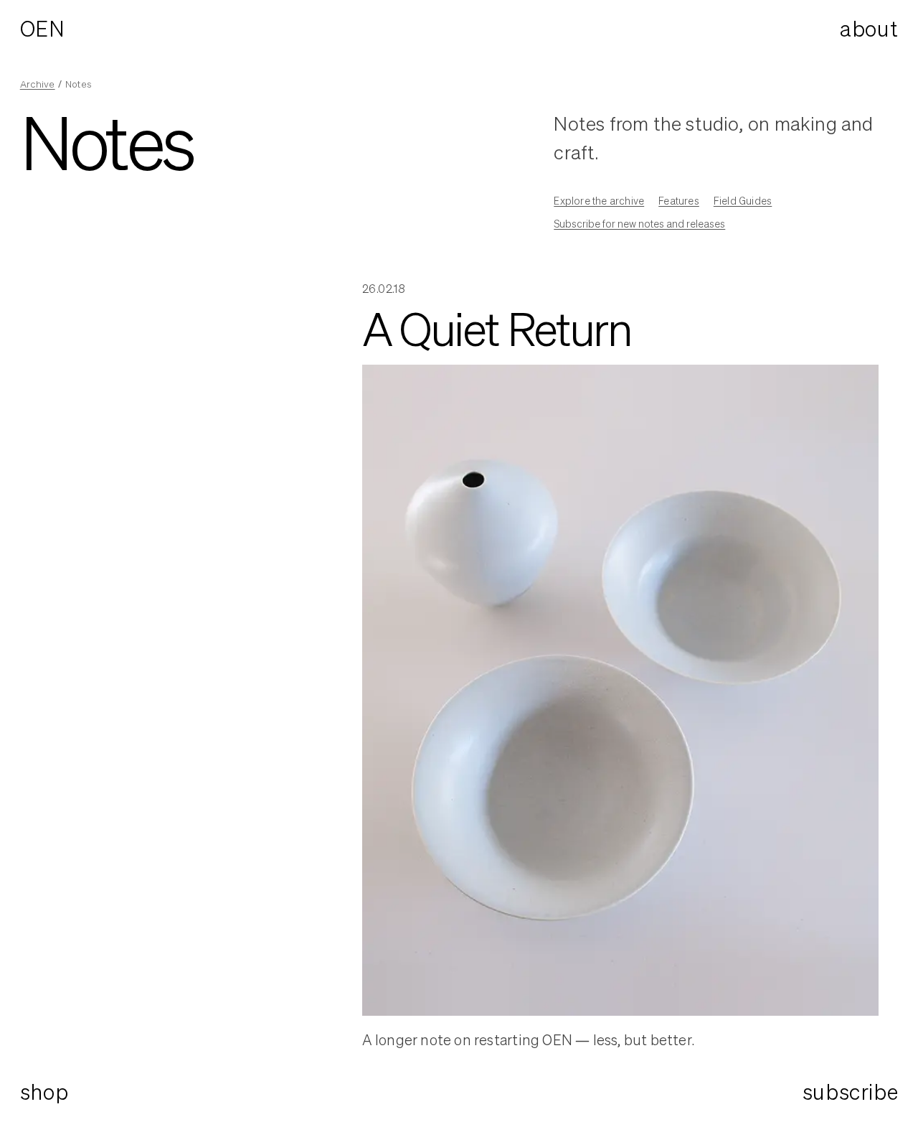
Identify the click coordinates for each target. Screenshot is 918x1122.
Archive (37, 84)
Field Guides (743, 200)
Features (678, 200)
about (869, 28)
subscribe (850, 1092)
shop (44, 1091)
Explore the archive (599, 200)
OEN (42, 28)
